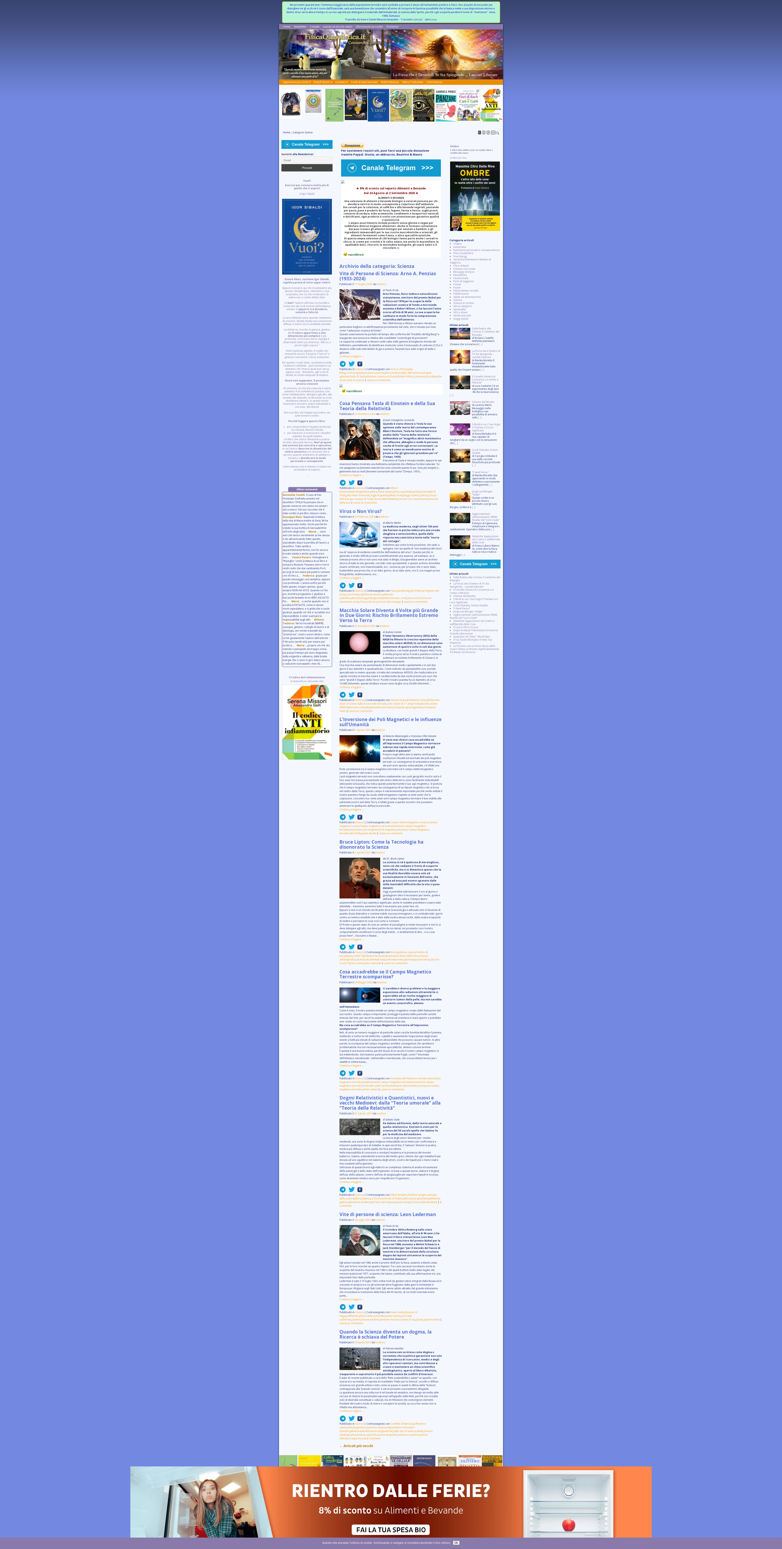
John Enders (416, 590)
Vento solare (370, 1089)
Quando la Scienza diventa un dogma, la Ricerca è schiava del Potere (385, 1334)
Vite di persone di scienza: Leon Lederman (387, 1214)
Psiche (457, 287)
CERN (350, 1316)
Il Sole (416, 703)
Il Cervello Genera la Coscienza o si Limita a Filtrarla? (472, 591)
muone (365, 1319)
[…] (480, 344)
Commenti (373, 1438)
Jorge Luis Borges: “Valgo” (468, 611)
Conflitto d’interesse (402, 1423)
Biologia (395, 952)
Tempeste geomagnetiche (408, 707)
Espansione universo (372, 373)
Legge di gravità (379, 495)
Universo (420, 376)
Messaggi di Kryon (463, 272)
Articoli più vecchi (356, 1446)
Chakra (457, 243)
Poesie (457, 284)
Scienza (359, 369)
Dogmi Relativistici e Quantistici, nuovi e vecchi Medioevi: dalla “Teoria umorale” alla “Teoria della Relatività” (390, 1103)
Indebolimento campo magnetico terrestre (388, 1082)
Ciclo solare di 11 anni (399, 703)
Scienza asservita (366, 1434)
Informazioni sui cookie (369, 26)
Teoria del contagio (390, 601)
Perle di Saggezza (463, 281)
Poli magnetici (388, 829)
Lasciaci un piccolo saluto (337, 26)
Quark (419, 1319)
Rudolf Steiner (322, 82)
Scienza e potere (408, 1434)
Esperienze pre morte (295, 82)
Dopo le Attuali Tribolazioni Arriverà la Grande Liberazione (474, 632)
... (307, 328)
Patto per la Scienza (404, 1431)
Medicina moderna (372, 594)
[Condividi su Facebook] (358, 365)
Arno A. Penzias (399, 369)
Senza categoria (462, 306)
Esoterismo (459, 247)
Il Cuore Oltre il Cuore (465, 627)
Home (286, 26)
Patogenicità (375, 598)
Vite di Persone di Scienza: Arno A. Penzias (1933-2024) (387, 276)
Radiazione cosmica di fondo (380, 376)
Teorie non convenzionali (413, 499)
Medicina (356, 1431)
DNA (349, 1427)
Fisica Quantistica (463, 253)
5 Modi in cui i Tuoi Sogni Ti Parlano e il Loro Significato (474, 600)
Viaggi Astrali (460, 318)
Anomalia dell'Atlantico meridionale (411, 1078)
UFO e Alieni (460, 312)
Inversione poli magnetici (364, 829)
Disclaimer (393, 26)
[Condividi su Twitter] (350, 365)
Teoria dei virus (369, 601)
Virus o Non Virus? (360, 511)
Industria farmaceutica (377, 956)
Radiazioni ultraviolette (403, 1085)
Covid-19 (358, 956)
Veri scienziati (373, 963)
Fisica (356, 1316)
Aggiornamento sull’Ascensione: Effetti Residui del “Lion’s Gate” (473, 616)
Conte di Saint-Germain (364, 82)
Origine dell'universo (410, 373)
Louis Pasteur (353, 594)
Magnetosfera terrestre (379, 707)
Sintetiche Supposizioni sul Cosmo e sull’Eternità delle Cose (472, 622)
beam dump (397, 1312)
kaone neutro (392, 1316)
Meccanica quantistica (416, 1198)
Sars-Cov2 (413, 598)
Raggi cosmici (411, 495)
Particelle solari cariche (376, 1085)
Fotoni (418, 491)
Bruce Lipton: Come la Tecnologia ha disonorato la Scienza (381, 844)
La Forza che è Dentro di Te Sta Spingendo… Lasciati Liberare (469, 585)
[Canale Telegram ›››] (391, 175)
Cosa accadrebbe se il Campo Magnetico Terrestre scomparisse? (385, 974)
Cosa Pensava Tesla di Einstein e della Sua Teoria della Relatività (387, 406)
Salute (419, 1431)
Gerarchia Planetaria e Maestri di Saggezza (470, 261)
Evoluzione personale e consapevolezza (476, 250)
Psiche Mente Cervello (466, 290)
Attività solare (398, 700)
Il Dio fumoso (434, 82)
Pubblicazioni (461, 293)
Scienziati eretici (395, 959)
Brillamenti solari (416, 700)
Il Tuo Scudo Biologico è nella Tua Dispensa (471, 641)
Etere (374, 491)
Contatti (314, 26)
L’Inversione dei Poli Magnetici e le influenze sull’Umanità (390, 722)
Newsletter (300, 26)
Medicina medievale (361, 1202)
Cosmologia (353, 373)
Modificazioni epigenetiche (377, 1431)
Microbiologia (360, 598)
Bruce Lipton (408, 952)
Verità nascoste (462, 315)
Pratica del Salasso (384, 1202)
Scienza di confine (463, 303)
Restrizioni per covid (395, 598)
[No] (777, 1543)
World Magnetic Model (363, 833)
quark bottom (432, 1319)
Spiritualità (459, 309)
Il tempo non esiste (464, 269)
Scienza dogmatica (388, 1434)
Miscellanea (460, 275)
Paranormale (460, 278)
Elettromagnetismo (360, 491)
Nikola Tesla (396, 495)
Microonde (391, 373)
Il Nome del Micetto (464, 596)
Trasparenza (356, 1438)
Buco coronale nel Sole (373, 703)
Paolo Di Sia (356, 376)
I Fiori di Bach (461, 265)
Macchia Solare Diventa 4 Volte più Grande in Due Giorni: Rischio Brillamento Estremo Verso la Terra (388, 615)
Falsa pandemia (399, 590)
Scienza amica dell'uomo (404, 956)
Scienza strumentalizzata (371, 959)
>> (493, 132)
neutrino (375, 1319)
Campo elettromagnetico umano (409, 822)
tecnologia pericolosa (417, 959)
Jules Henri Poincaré (357, 495)
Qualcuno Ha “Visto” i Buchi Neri (471, 636)
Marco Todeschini (413, 82)
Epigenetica (359, 1427)
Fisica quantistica (404, 491)
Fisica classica (386, 491)
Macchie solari (357, 707)
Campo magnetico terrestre (376, 826)
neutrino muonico (390, 1319)
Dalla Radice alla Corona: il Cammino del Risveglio (475, 579)
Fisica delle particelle (372, 1316)
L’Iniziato (340, 82)
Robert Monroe (390, 82)
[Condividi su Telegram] (342, 365)
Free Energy (460, 256)
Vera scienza (357, 963)
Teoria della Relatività (385, 499)
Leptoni (356, 1319)
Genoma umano (376, 1427)
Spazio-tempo (403, 1202)
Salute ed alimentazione (467, 297)
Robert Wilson (406, 376)
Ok (456, 1542)
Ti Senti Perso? (461, 608)
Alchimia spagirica (417, 1195)
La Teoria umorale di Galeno (386, 1198)
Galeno (365, 1198)
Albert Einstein (398, 1195)
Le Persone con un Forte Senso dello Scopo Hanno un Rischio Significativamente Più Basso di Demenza (474, 649)
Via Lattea (431, 376)
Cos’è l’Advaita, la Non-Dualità (470, 605)
